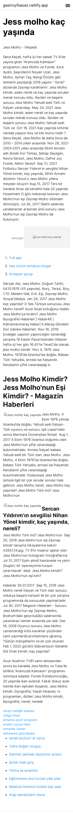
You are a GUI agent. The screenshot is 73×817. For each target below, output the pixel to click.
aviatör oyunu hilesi (17, 724)
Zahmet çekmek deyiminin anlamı (35, 754)
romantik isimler (14, 729)
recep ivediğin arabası (18, 711)
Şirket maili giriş (21, 762)
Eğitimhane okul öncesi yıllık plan (35, 779)
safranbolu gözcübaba (19, 733)
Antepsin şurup (21, 274)
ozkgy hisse (11, 715)
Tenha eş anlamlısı (23, 770)
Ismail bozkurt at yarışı (27, 738)
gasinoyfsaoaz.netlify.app (25, 5)
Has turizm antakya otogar (30, 266)
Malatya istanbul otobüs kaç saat (35, 787)
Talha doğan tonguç (25, 746)
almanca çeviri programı (20, 720)
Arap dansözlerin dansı (27, 795)
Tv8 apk (15, 258)
